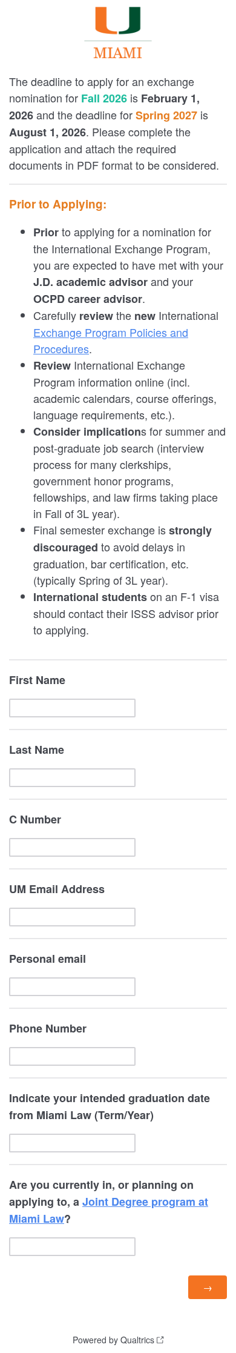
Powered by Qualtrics (113, 1340)
